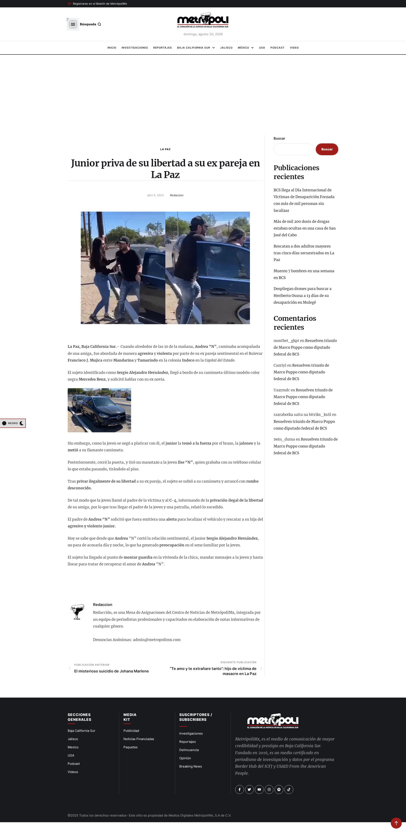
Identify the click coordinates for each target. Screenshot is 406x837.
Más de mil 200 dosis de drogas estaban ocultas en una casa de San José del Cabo (305, 228)
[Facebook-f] (239, 789)
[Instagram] (269, 789)
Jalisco (73, 739)
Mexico (73, 747)
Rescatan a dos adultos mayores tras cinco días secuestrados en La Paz (304, 253)
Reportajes (187, 742)
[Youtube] (259, 789)
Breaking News (190, 766)
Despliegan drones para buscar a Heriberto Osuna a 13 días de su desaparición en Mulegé (303, 295)
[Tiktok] (288, 789)
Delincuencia (189, 750)
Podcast (74, 764)
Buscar (279, 138)
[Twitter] (249, 789)
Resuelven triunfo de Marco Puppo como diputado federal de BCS (305, 347)
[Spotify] (278, 789)
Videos (73, 772)
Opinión (185, 758)
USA (71, 755)
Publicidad (131, 731)
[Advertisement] (203, 97)
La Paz (165, 149)
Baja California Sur (81, 731)
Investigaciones (191, 733)
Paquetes (130, 747)
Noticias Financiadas (138, 739)
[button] (97, 4)
